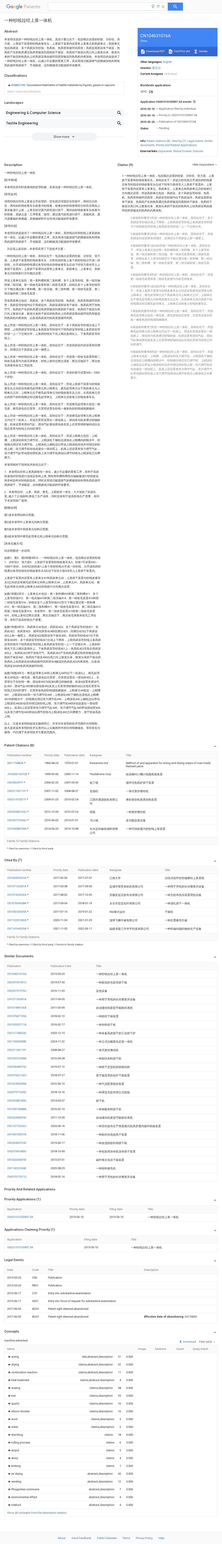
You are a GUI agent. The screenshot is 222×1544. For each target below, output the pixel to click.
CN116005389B (16, 1041)
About (62, 1538)
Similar (202, 51)
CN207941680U (16, 1151)
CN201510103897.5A (20, 1217)
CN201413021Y (17, 799)
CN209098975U (16, 1066)
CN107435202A (17, 894)
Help (161, 1538)
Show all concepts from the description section (37, 1512)
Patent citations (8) (158, 141)
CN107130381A (17, 886)
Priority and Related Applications (176, 145)
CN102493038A (16, 1083)
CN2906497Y (15, 782)
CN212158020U (16, 1033)
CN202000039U (16, 1117)
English (167, 61)
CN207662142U (16, 1075)
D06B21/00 (18, 85)
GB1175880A (15, 763)
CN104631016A (16, 973)
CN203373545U (17, 820)
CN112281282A (17, 920)
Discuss (198, 151)
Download (189, 1341)
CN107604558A (17, 903)
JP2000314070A (17, 774)
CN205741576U (16, 990)
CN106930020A (17, 877)
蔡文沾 (156, 68)
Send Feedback (81, 1538)
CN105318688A (16, 1109)
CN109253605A (17, 911)
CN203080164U (17, 811)
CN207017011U (16, 1176)
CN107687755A (16, 1016)
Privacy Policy (144, 1538)
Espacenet (165, 151)
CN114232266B (16, 1168)
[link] (61, 85)
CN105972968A (16, 1058)
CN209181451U (16, 982)
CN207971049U (16, 1092)
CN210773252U (16, 1126)
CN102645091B (16, 1159)
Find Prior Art (181, 51)
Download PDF (155, 51)
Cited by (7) (178, 141)
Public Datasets (107, 1538)
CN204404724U (16, 1142)
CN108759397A (16, 1134)
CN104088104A (17, 828)
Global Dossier (182, 151)
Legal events (195, 141)
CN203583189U (16, 1100)
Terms (126, 1538)
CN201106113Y (17, 791)
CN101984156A (16, 1007)
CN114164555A (17, 928)
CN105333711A (16, 1024)
